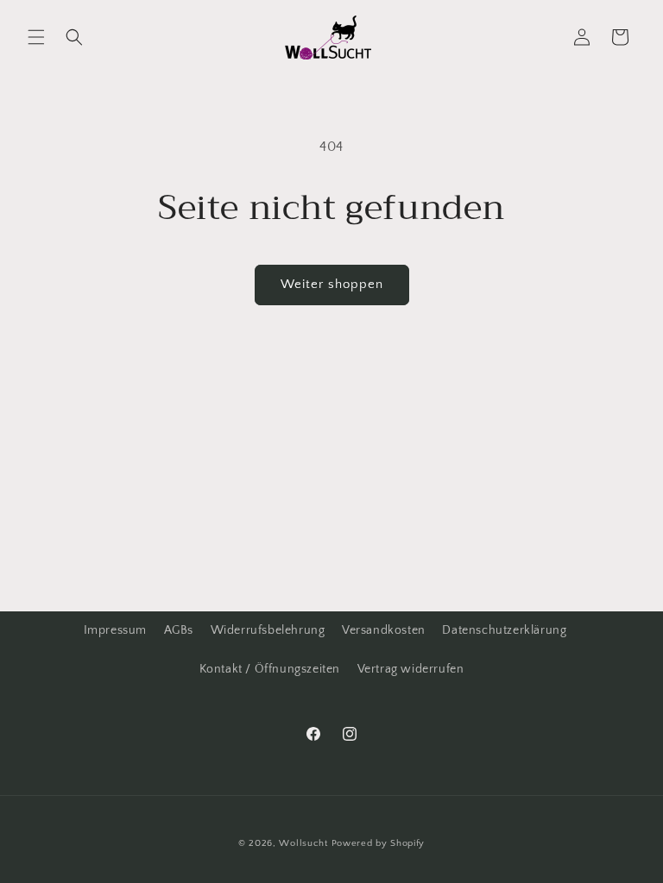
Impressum (115, 630)
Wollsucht (303, 843)
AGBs (178, 630)
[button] (36, 37)
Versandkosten (384, 630)
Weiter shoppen (332, 284)
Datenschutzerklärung (504, 630)
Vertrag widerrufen (410, 669)
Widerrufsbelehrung (268, 630)
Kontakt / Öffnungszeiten (269, 669)
